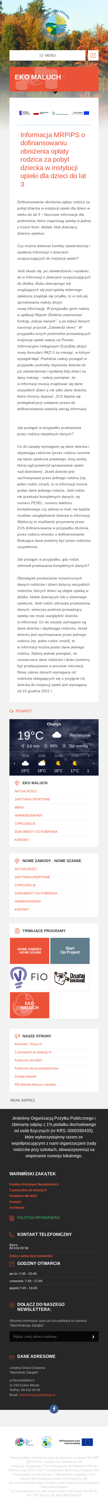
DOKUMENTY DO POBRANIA (36, 832)
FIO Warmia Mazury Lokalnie (35, 1084)
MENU (19, 807)
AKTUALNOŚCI (26, 791)
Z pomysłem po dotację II (27, 1190)
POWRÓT (24, 711)
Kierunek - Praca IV (28, 1044)
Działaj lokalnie (26, 1076)
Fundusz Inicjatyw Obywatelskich (34, 1184)
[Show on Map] (93, 55)
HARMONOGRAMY (29, 815)
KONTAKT (22, 840)
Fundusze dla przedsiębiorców (36, 1068)
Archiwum (17, 1208)
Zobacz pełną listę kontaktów (30, 1256)
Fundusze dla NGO (28, 1060)
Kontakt (15, 1202)
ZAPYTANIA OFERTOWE (32, 799)
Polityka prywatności (38, 1218)
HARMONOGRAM (28, 901)
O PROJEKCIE (25, 823)
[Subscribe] (93, 1337)
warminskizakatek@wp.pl (37, 1395)
